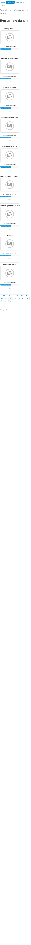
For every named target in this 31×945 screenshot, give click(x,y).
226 (10, 298)
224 (2, 298)
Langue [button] (3, 5)
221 (18, 296)
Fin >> (10, 301)
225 (6, 298)
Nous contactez (20, 2)
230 (27, 298)
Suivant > (3, 301)
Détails (9, 52)
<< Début (3, 296)
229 (23, 298)
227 (15, 298)
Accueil (3, 2)
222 (22, 296)
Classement (10, 2)
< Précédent (11, 296)
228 (19, 298)
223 (26, 296)
